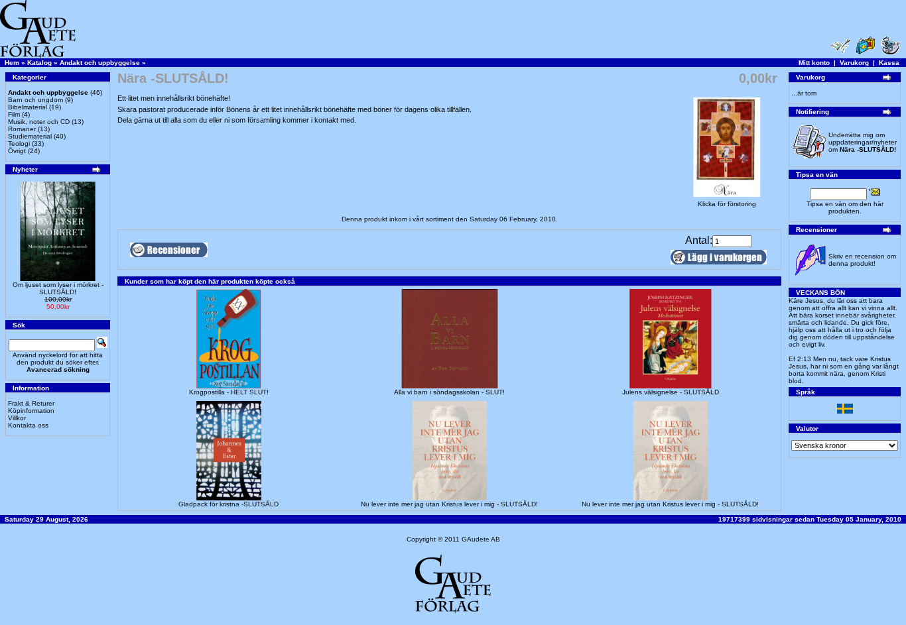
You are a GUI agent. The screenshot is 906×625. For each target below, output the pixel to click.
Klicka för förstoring (727, 203)
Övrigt (17, 150)
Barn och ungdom (35, 99)
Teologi (19, 143)
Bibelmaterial (27, 107)
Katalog (39, 62)
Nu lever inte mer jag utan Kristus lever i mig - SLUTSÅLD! (449, 504)
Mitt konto (814, 62)
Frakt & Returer (31, 403)
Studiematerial (30, 136)
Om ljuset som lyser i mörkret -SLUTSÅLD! (58, 288)
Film (14, 114)
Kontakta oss (28, 425)
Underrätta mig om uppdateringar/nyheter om (862, 142)
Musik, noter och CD (39, 121)
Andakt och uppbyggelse (100, 62)
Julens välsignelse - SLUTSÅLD (670, 392)
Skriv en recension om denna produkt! (862, 260)
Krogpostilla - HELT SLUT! (229, 392)
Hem (12, 62)
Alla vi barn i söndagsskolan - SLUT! (449, 392)
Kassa (889, 62)
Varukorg (854, 62)
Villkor (17, 418)
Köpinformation (31, 410)
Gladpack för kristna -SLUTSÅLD (228, 504)
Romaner (22, 129)
